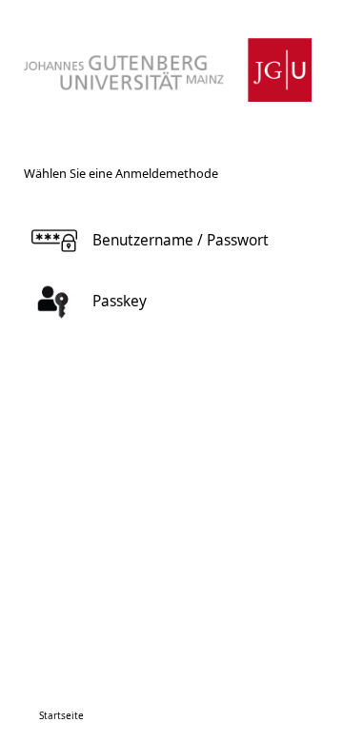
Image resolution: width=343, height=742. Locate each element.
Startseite (61, 715)
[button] (168, 240)
